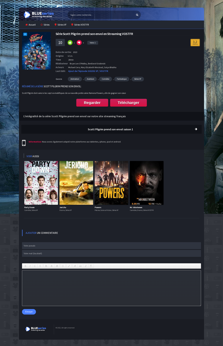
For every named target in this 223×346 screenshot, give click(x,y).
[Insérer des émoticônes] (63, 266)
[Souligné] (35, 266)
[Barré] (40, 266)
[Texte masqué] (75, 266)
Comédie (105, 79)
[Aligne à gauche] (46, 266)
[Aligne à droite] (57, 266)
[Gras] (25, 266)
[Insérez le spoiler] (91, 266)
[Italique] (30, 266)
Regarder (92, 102)
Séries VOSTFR (81, 24)
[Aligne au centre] (51, 266)
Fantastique (122, 79)
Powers (98, 207)
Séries (47, 24)
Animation (75, 79)
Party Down (29, 207)
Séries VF (62, 24)
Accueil (32, 24)
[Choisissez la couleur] (69, 266)
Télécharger (128, 102)
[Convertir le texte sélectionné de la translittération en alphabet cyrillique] (85, 266)
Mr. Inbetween (136, 207)
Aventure (90, 79)
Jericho (62, 207)
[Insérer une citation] (80, 266)
